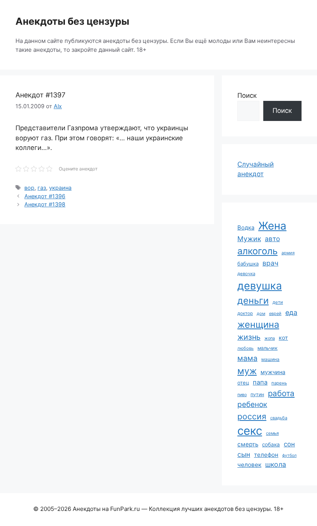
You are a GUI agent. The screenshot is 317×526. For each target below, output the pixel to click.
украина (60, 187)
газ (41, 187)
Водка (245, 227)
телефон (266, 454)
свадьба (278, 417)
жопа (269, 338)
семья (272, 433)
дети (278, 302)
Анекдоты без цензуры (72, 21)
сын (243, 454)
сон (289, 444)
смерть (247, 444)
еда (291, 312)
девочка (246, 273)
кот (283, 337)
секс (249, 430)
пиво (242, 394)
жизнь (249, 337)
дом (261, 313)
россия (251, 416)
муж (247, 370)
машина (270, 359)
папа (260, 382)
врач (270, 263)
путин (257, 394)
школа (275, 464)
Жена (272, 225)
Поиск (247, 95)
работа (281, 393)
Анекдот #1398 (44, 204)
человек (249, 464)
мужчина (273, 372)
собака (271, 444)
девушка (259, 285)
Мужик (249, 239)
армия (288, 252)
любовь (245, 348)
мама (247, 358)
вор (29, 187)
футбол (289, 455)
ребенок (252, 404)
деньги (253, 300)
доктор (245, 313)
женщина (258, 324)
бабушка (248, 263)
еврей (275, 313)
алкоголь (257, 251)
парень (279, 383)
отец (243, 383)
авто (272, 239)
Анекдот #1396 (44, 196)
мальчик (267, 348)
